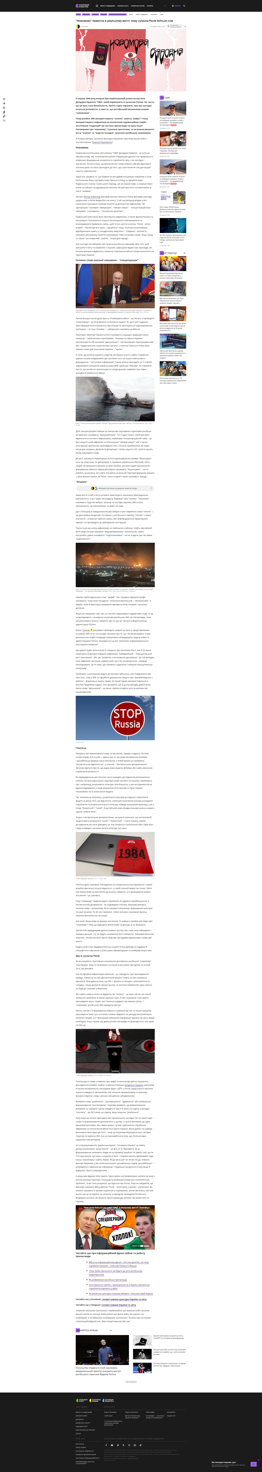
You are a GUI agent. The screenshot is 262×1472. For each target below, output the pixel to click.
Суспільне (84, 26)
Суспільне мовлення (85, 1451)
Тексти (131, 14)
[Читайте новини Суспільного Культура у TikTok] (141, 1445)
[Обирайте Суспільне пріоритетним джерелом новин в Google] (4, 120)
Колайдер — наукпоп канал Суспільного (155, 1417)
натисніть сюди (133, 1458)
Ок (254, 1464)
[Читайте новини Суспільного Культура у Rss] (123, 1445)
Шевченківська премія (85, 1430)
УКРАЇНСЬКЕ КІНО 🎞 (137, 6)
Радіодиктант (82, 1426)
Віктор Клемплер (92, 196)
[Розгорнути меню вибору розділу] (97, 6)
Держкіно (80, 1419)
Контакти (80, 1444)
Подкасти (171, 1416)
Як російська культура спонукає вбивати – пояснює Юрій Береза (121, 1293)
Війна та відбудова (107, 6)
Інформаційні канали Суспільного (85, 1463)
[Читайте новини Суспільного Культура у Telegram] (118, 1445)
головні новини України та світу (119, 1305)
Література (154, 14)
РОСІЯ (78, 14)
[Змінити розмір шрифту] (185, 27)
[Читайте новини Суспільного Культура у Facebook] (106, 1445)
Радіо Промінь (110, 1412)
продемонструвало (133, 1085)
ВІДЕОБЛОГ (86, 14)
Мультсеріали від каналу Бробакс (132, 1417)
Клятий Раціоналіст (102, 142)
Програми (150, 1412)
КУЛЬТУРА (95, 14)
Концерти (171, 1412)
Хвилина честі (122, 6)
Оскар (78, 1434)
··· (165, 5)
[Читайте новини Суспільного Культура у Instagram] (129, 1445)
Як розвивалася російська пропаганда (108, 1279)
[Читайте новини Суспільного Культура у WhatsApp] (135, 1445)
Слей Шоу (108, 1416)
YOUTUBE (103, 14)
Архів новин (81, 1447)
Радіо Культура (131, 1412)
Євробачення (81, 1416)
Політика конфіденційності (88, 1458)
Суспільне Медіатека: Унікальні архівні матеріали (113, 1423)
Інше (161, 14)
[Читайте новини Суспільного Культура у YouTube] (112, 1445)
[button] (4, 99)
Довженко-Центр (83, 1423)
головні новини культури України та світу (124, 1299)
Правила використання (86, 1455)
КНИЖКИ (150, 6)
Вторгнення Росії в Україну (118, 14)
